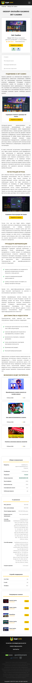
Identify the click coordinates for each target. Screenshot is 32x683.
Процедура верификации (10, 64)
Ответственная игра (16, 646)
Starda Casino (13, 600)
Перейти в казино (16, 45)
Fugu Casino (12, 628)
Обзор (26, 601)
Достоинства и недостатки (10, 68)
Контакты (16, 649)
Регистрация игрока (9, 60)
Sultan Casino (13, 621)
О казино (6, 57)
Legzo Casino (12, 607)
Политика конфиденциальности (16, 643)
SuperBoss (12, 614)
